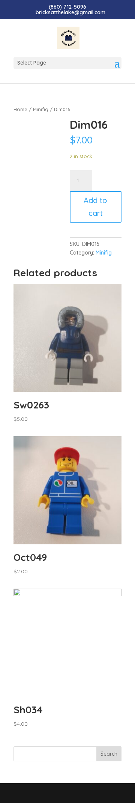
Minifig (40, 109)
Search (108, 753)
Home (20, 109)
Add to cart (95, 207)
